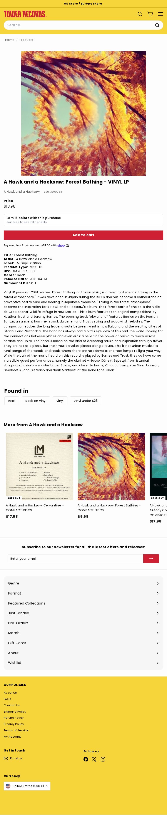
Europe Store (91, 4)
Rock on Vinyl (35, 401)
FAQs (7, 699)
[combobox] (83, 25)
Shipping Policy (15, 712)
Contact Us (12, 705)
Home (10, 40)
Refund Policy (14, 718)
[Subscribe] (151, 558)
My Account (12, 737)
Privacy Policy (14, 724)
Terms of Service (16, 730)
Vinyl (60, 401)
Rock (11, 401)
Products (27, 40)
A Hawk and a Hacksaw (22, 191)
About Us (10, 693)
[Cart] (150, 14)
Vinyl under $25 (86, 401)
